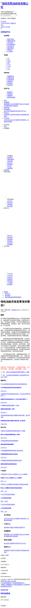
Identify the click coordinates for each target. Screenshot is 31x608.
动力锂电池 (10, 46)
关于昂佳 (6, 118)
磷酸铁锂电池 (11, 41)
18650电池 (10, 42)
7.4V (8, 69)
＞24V (9, 66)
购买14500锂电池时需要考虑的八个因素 (17, 372)
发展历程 (18, 120)
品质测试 (12, 111)
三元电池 (10, 51)
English (8, 27)
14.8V (9, 61)
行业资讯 (12, 114)
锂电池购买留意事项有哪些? (13, 297)
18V (8, 63)
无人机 (12, 104)
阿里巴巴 (13, 23)
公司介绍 (6, 120)
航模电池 (10, 92)
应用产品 (22, 527)
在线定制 (6, 107)
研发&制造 (7, 109)
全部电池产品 (5, 32)
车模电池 (10, 94)
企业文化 (12, 120)
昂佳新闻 (6, 114)
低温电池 (10, 81)
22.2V (9, 64)
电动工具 (22, 104)
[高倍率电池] (15, 7)
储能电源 (10, 95)
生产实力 (23, 111)
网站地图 (3, 586)
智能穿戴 (6, 104)
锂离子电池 (10, 39)
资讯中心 (6, 113)
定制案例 (6, 102)
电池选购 (23, 114)
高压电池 (10, 85)
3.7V (8, 68)
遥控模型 (16, 104)
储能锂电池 (10, 48)
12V (8, 58)
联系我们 (9, 121)
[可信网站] (26, 584)
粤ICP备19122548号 (10, 581)
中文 (3, 27)
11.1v (8, 60)
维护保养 (10, 237)
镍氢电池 (10, 49)
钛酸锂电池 (10, 76)
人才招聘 (10, 282)
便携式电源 (9, 106)
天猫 (7, 23)
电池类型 (6, 527)
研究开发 (18, 111)
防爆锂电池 (10, 78)
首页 (5, 100)
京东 (3, 23)
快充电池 (10, 83)
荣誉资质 (23, 120)
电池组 (12, 527)
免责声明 (9, 586)
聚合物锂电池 (11, 44)
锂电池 (6, 292)
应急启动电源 (11, 97)
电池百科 (18, 114)
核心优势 (6, 111)
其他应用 (15, 106)
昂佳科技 (14, 310)
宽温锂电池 (10, 79)
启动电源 (10, 161)
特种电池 (17, 527)
